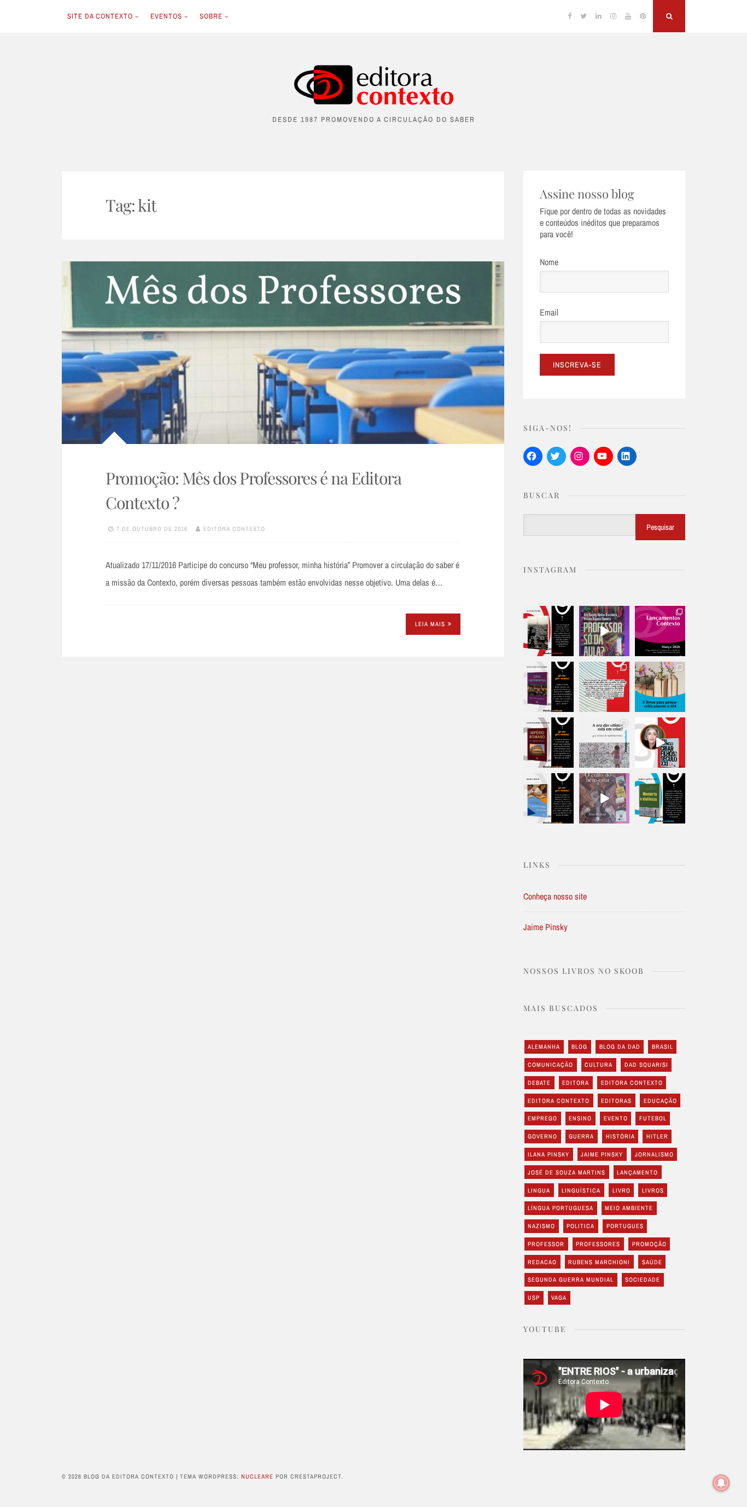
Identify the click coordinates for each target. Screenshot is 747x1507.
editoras (616, 1101)
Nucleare (257, 1476)
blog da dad (619, 1046)
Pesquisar (660, 527)
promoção (649, 1244)
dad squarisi (646, 1064)
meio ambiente (629, 1208)
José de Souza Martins (566, 1172)
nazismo (541, 1226)
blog (579, 1046)
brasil (662, 1046)
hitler (657, 1136)
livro (621, 1190)
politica (580, 1226)
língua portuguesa (560, 1208)
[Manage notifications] (721, 1483)
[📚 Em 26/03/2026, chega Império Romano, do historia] (548, 742)
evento (616, 1118)
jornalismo (654, 1154)
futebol (653, 1118)
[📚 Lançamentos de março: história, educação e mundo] (660, 631)
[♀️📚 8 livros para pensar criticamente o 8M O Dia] (660, 687)
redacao (542, 1262)
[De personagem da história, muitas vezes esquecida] (604, 742)
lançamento (637, 1172)
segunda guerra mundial (571, 1279)
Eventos (166, 16)
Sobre (211, 16)
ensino (580, 1118)
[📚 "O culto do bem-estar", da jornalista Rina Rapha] (604, 798)
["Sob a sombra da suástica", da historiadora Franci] (548, 631)
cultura (598, 1064)
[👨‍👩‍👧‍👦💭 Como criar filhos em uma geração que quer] (604, 687)
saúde (652, 1262)
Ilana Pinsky (548, 1154)
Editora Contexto (234, 529)
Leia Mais (430, 624)
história (620, 1136)
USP (534, 1297)
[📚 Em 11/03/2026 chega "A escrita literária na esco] (548, 798)
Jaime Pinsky (545, 927)
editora (575, 1083)
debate (539, 1083)
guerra (581, 1136)
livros (653, 1190)
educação (660, 1101)
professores (598, 1244)
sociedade (642, 1279)
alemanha (544, 1046)
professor (546, 1244)
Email (549, 312)
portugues (625, 1226)
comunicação (550, 1064)
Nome (549, 262)
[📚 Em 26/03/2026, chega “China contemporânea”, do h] (548, 687)
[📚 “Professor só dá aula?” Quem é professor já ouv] (604, 631)
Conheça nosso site (555, 896)
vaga (559, 1297)
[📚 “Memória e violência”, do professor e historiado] (660, 798)
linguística (581, 1190)
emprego (542, 1118)
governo (542, 1136)
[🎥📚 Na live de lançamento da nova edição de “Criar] (660, 742)
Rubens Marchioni (599, 1262)
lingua (539, 1190)
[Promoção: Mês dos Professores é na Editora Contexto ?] (283, 352)
